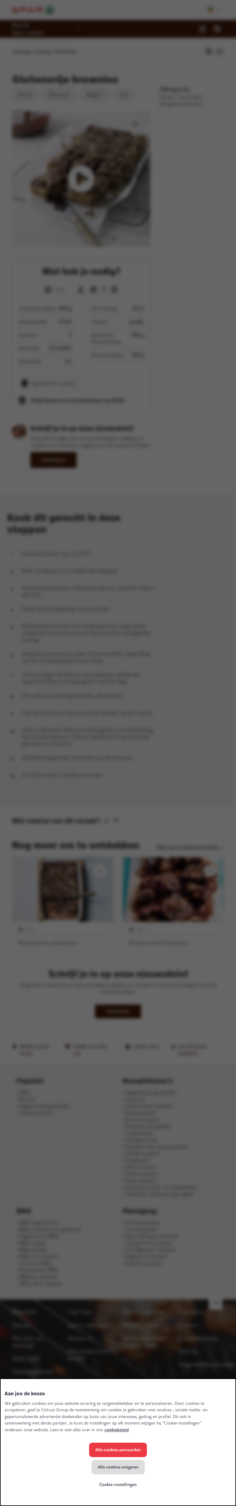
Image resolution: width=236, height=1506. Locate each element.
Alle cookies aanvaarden (118, 1449)
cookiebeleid (116, 1430)
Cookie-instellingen (118, 1484)
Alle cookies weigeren (118, 1467)
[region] (118, 1442)
